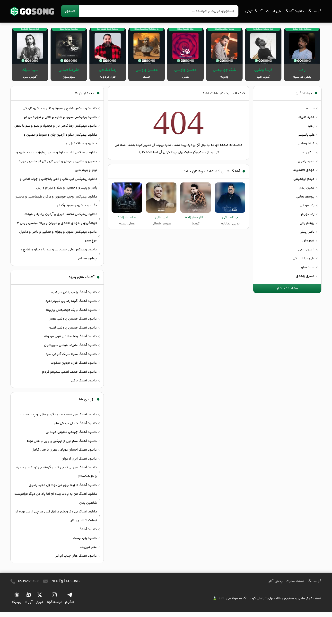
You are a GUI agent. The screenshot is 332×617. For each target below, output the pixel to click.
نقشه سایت (295, 581)
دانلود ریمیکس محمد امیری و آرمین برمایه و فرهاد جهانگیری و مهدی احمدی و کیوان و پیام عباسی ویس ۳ (57, 219)
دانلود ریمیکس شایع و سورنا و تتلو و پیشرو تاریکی (60, 108)
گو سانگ (32, 11)
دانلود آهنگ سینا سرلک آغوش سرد (71, 354)
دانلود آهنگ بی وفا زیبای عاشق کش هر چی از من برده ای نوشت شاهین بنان (56, 516)
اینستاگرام (54, 602)
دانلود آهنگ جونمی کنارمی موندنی (71, 432)
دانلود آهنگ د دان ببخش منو (75, 423)
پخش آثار (276, 581)
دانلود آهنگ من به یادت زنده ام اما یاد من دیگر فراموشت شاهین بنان (55, 498)
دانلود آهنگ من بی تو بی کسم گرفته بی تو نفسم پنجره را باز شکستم (56, 472)
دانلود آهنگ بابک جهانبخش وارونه (71, 310)
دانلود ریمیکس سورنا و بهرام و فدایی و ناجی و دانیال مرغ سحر (58, 236)
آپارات (29, 602)
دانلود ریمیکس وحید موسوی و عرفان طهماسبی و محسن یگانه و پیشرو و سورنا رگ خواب (56, 201)
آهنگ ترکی (253, 11)
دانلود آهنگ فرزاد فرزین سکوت (74, 363)
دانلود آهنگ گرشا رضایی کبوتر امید (71, 301)
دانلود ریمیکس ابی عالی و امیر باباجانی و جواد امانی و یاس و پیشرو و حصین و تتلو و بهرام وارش (58, 183)
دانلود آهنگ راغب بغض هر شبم (74, 292)
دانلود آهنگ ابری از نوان (79, 458)
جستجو (70, 11)
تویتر (39, 602)
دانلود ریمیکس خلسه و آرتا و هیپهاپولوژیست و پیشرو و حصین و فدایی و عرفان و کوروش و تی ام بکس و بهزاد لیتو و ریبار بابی (56, 161)
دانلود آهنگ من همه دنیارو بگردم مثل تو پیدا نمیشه (58, 414)
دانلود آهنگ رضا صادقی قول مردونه (70, 336)
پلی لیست (273, 11)
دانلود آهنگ (294, 11)
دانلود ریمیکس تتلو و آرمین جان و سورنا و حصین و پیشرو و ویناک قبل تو (60, 139)
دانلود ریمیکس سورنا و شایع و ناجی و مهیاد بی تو (60, 117)
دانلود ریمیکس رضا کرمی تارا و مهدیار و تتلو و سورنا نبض (55, 126)
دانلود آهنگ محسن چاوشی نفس (73, 318)
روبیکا (16, 602)
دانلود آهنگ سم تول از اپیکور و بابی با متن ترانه (62, 441)
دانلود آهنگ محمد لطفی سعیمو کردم (69, 372)
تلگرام (69, 602)
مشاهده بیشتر (287, 288)
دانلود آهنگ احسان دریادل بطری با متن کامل (64, 449)
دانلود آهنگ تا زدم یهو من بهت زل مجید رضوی (63, 485)
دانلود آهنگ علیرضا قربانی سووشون (70, 345)
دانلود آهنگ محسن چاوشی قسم (73, 327)
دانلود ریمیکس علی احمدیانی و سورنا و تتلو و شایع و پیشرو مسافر (58, 254)
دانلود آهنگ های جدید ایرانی (75, 556)
